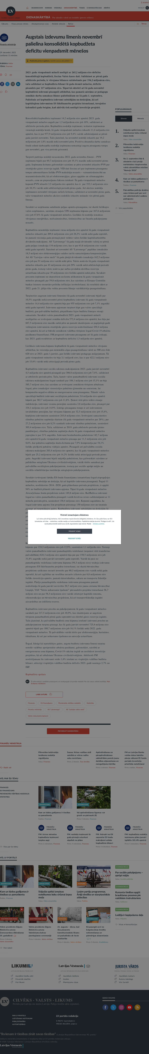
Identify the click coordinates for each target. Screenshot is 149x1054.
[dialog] (74, 527)
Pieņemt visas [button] (74, 531)
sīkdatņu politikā (98, 524)
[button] (74, 538)
